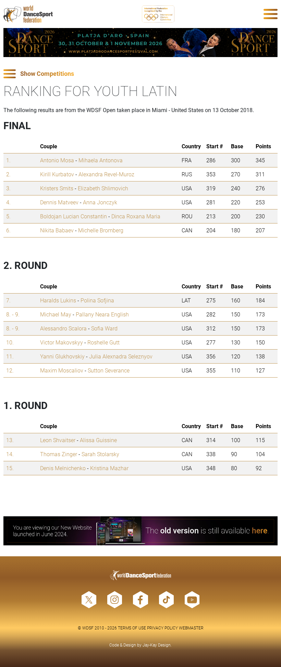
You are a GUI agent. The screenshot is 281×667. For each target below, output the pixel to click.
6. (8, 230)
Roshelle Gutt (103, 342)
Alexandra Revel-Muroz (106, 174)
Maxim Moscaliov (61, 370)
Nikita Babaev (57, 230)
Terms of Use (132, 627)
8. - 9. (13, 314)
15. (10, 468)
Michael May (55, 314)
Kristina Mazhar (109, 468)
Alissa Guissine (98, 440)
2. (8, 174)
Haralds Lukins (58, 300)
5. (8, 216)
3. (8, 188)
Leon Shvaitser (57, 440)
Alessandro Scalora (63, 328)
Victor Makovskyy (61, 342)
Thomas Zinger (58, 454)
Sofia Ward (104, 328)
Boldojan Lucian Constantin (73, 216)
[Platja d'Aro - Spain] (140, 42)
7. (8, 300)
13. (10, 440)
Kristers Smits (56, 188)
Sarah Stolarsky (100, 454)
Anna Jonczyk (100, 202)
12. (10, 370)
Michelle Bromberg (100, 230)
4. (8, 202)
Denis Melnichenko (63, 468)
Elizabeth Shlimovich (103, 188)
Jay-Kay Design (157, 645)
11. (10, 356)
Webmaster (191, 627)
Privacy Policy (162, 627)
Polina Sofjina (97, 300)
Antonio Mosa (57, 160)
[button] (140, 74)
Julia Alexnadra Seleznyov (120, 356)
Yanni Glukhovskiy (62, 356)
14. (10, 454)
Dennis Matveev (59, 202)
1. (8, 160)
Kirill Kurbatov (57, 174)
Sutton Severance (109, 370)
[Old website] (140, 530)
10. (10, 342)
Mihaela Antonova (100, 160)
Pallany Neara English (102, 314)
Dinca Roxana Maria (135, 216)
